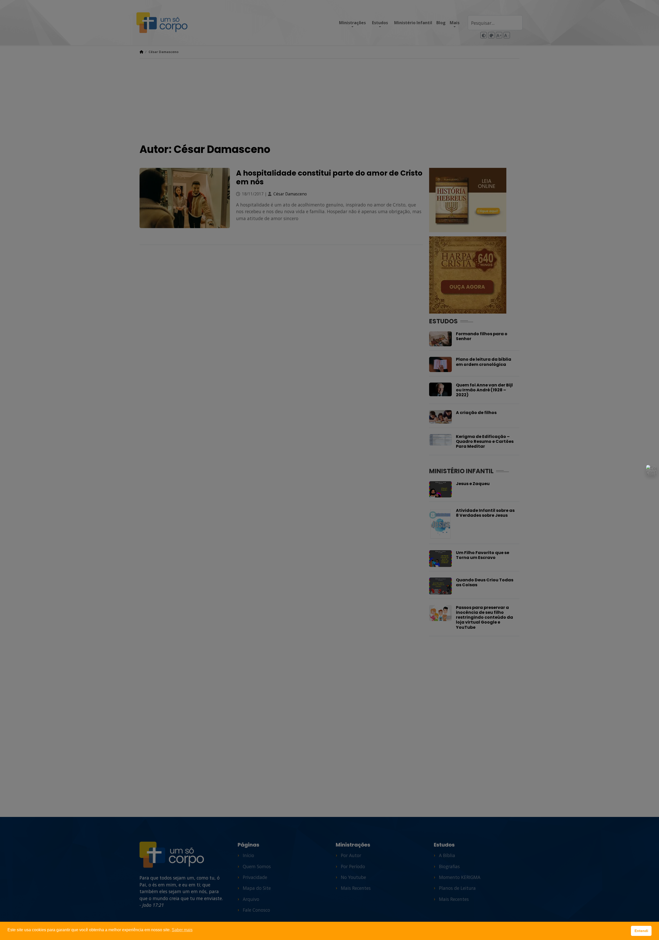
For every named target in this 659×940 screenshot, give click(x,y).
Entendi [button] (641, 931)
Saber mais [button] (182, 930)
